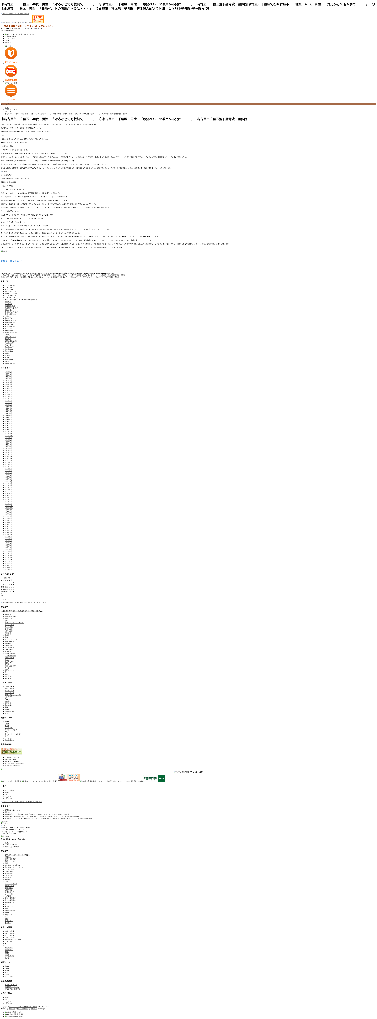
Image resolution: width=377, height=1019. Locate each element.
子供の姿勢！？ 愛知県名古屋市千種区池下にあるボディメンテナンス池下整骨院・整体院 (37, 814)
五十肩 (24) (8, 304)
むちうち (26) (9, 287)
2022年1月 (8, 405)
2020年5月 (8, 446)
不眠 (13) (8, 302)
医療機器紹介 (9, 740)
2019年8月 (8, 464)
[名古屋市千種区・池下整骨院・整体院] (15, 14)
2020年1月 (8, 454)
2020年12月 (9, 431)
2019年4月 (8, 473)
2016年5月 (8, 545)
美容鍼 (7, 726)
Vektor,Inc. (34, 1009)
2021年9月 (8, 413)
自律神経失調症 (10, 666)
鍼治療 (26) (8, 357)
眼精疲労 (8, 635)
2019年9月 (8, 462)
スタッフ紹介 (9, 790)
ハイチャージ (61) (11, 295)
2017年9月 (8, 512)
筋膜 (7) (7, 335)
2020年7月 (8, 442)
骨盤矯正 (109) (10, 363)
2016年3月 (8, 549)
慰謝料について (10, 812)
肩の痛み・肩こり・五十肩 (14, 623)
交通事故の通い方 (11, 36)
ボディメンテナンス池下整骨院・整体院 (73, 124)
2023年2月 (8, 378)
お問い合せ (9, 798)
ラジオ (7, 736)
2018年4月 (8, 497)
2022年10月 (9, 386)
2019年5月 (8, 471)
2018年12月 (9, 481)
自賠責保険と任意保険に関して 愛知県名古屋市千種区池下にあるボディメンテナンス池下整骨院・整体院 (42, 816)
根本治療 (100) (10, 326)
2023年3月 (8, 376)
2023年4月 (8, 374)
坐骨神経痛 (9, 629)
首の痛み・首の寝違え (12, 865)
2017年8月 (8, 514)
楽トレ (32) (8, 328)
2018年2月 (8, 502)
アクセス (8, 42)
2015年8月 (8, 563)
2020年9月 (8, 438)
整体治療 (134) (10, 322)
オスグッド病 (9, 691)
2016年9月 (8, 537)
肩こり (7, 672)
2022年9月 (8, 388)
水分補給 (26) (9, 330)
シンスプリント (10, 697)
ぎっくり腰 (9, 627)
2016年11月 (9, 532)
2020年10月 (9, 436)
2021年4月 (8, 423)
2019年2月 (8, 477)
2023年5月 (8, 372)
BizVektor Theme (22, 1009)
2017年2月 (8, 526)
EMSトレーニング (11, 730)
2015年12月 (9, 555)
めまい (7, 660)
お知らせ (55, 124)
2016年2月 (8, 551)
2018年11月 (9, 483)
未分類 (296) (9, 324)
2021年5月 (8, 421)
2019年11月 (9, 458)
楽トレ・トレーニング (12, 734)
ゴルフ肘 (8, 701)
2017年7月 (8, 516)
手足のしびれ (9, 662)
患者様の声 (92, 124)
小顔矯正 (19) (9, 318)
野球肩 (7, 709)
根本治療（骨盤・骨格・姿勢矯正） (17, 855)
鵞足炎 (7, 713)
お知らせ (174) (10, 285)
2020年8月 (8, 440)
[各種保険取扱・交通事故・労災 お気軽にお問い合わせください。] (17, 23)
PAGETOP (4, 824)
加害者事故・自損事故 (12, 765)
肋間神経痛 (9, 631)
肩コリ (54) (8, 345)
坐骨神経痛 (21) (10, 314)
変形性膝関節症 (10, 656)
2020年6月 (8, 444)
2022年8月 (8, 390)
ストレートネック (11, 639)
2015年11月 (9, 557)
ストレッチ (9, 738)
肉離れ (7, 707)
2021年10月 (9, 411)
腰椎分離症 (9, 643)
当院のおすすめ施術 (12, 846)
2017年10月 (9, 510)
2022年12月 (9, 382)
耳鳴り (7, 637)
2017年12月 (9, 506)
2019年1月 (8, 479)
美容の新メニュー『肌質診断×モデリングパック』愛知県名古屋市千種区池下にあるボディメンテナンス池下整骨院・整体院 (48, 818)
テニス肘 (8, 699)
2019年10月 (9, 460)
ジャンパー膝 (9, 693)
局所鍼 (7, 722)
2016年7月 (8, 541)
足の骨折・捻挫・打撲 (12, 761)
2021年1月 (8, 429)
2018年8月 (8, 489)
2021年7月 (8, 417)
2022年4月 (8, 399)
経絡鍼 (7, 724)
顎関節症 (8, 633)
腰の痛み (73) (9, 347)
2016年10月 (9, 534)
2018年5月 (8, 495)
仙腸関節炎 (9, 645)
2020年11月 (9, 434)
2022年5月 (8, 396)
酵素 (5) (7, 355)
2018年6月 (8, 493)
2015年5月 (8, 570)
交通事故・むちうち (12, 757)
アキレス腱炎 (9, 689)
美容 (6, 732)
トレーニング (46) (11, 293)
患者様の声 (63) (10, 320)
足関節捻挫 (9, 703)
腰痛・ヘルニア (10, 618)
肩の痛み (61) (9, 343)
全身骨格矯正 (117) (11, 312)
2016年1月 (8, 553)
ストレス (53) (9, 289)
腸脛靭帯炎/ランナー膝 (13, 695)
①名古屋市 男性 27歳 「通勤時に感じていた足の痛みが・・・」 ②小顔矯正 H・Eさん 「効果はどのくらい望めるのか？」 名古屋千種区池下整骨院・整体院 (61, 277)
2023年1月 (8, 380)
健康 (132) (8, 310)
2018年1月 (8, 504)
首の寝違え (9, 676)
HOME (7, 599)
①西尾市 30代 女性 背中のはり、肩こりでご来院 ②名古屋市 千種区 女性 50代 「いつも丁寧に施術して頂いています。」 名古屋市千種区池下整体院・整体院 (63, 275)
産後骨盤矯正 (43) (11, 332)
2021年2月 (8, 427)
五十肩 (7, 668)
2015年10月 (9, 559)
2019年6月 (8, 469)
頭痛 (6, 621)
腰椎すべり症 (9, 641)
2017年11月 (9, 508)
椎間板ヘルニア (10, 670)
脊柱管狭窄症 (9, 658)
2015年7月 (8, 565)
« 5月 (2, 595)
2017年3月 (8, 524)
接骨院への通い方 (11, 985)
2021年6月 (8, 419)
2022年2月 (8, 403)
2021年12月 (9, 407)
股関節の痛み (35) (11, 341)
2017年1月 (8, 528)
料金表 (7, 40)
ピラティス (9, 728)
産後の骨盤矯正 (10, 616)
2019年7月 (8, 467)
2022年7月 (8, 392)
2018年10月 (9, 485)
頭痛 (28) (8, 361)
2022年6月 (8, 394)
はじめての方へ (10, 38)
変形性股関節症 (10, 654)
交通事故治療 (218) (11, 308)
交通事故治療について (12, 810)
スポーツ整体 (9, 686)
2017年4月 (8, 522)
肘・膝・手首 (9, 625)
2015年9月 (8, 561)
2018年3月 (8, 499)
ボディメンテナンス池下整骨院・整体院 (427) (21, 300)
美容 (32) (8, 339)
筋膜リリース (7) (10, 337)
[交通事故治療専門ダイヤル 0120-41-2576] (188, 772)
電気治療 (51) (9, 359)
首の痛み (8, 678)
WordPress (12, 1009)
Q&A (6, 794)
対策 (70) (8, 316)
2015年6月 (8, 567)
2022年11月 (9, 384)
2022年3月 (8, 401)
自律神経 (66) (9, 351)
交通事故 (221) (10, 306)
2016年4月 (8, 547)
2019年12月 (9, 456)
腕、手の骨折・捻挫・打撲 (14, 763)
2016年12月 (9, 530)
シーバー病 (9, 649)
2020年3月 (8, 450)
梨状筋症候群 (9, 647)
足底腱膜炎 (9, 705)
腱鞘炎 (7, 664)
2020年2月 (8, 452)
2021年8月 (8, 415)
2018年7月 (8, 491)
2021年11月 (9, 409)
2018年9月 (8, 487)
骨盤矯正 (8, 614)
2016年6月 (8, 543)
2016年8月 (8, 539)
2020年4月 (8, 448)
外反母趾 (8, 651)
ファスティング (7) (11, 297)
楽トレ (7, 972)
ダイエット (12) (10, 291)
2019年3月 (8, 475)
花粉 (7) (7, 353)
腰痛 (6, 674)
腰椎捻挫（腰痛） (11, 759)
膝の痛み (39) (9, 349)
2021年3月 (8, 425)
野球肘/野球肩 (10, 711)
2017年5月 (8, 520)
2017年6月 (8, 518)
